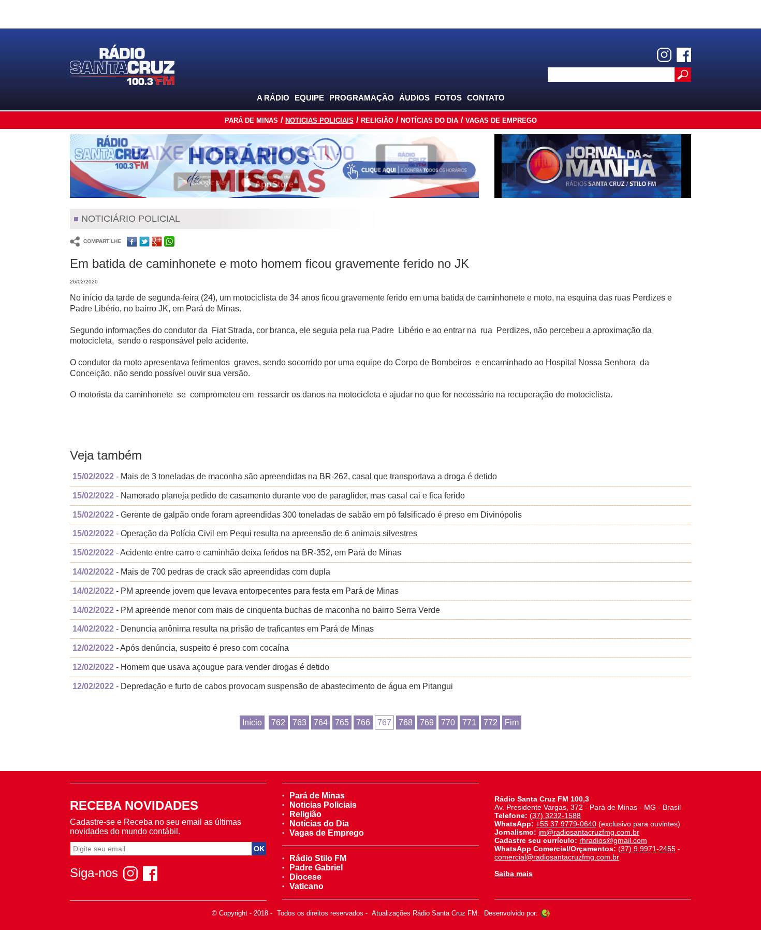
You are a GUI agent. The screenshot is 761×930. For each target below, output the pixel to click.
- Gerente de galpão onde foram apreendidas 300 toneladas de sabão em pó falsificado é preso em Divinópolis (297, 514)
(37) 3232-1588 (555, 815)
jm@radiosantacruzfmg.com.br (588, 832)
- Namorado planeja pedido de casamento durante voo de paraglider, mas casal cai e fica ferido (268, 495)
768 (406, 722)
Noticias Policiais (319, 120)
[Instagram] (664, 55)
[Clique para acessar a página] (274, 165)
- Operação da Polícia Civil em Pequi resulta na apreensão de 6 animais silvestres (244, 533)
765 (342, 722)
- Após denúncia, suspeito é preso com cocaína (180, 647)
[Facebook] (684, 55)
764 (321, 722)
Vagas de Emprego (501, 120)
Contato (486, 97)
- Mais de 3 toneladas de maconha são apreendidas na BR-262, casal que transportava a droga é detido (284, 476)
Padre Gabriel (316, 867)
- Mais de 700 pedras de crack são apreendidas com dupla (201, 571)
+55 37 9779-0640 (566, 824)
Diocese (305, 876)
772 (490, 722)
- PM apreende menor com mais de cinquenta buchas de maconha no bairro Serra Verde (256, 610)
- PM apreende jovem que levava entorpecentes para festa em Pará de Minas (235, 590)
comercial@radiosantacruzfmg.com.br (556, 857)
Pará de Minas (251, 120)
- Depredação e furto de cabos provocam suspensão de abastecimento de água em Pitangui (262, 686)
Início (252, 722)
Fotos (448, 97)
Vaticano (306, 886)
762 (278, 722)
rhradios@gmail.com (613, 840)
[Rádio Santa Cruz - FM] (122, 64)
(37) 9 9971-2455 (647, 849)
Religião (377, 120)
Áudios (414, 97)
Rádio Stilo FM (317, 858)
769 (427, 722)
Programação (361, 97)
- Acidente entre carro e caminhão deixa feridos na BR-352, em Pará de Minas (236, 552)
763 (299, 722)
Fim (512, 722)
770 (448, 722)
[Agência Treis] (545, 913)
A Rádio (273, 97)
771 (469, 722)
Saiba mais (513, 873)
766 (363, 722)
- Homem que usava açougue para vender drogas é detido (200, 667)
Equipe (309, 97)
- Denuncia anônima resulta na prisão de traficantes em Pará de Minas (223, 628)
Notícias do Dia (429, 120)
